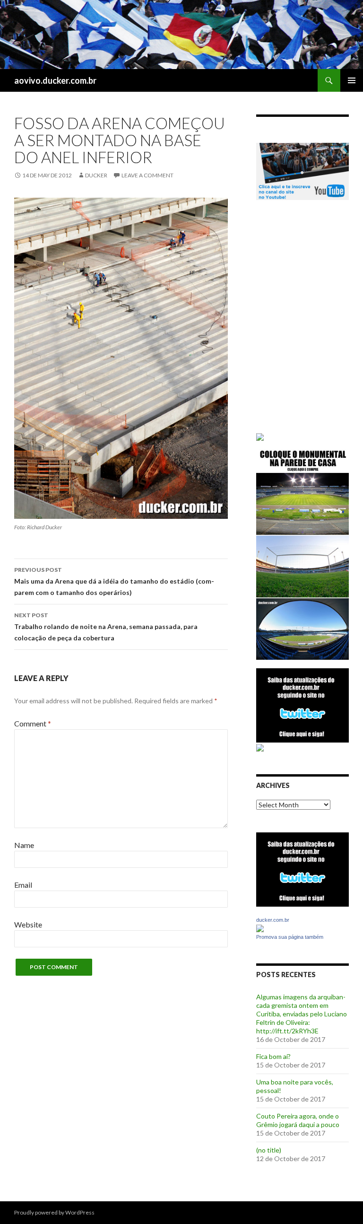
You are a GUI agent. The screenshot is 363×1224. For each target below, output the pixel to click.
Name (24, 844)
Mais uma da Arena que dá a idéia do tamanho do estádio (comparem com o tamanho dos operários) (114, 581)
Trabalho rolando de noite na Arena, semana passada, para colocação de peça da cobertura (106, 627)
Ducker (96, 175)
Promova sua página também (289, 937)
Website (28, 924)
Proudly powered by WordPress (54, 1212)
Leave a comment (147, 175)
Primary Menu (351, 80)
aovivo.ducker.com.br (55, 80)
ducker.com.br (272, 920)
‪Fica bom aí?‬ (273, 1056)
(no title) (268, 1150)
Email (23, 884)
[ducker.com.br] (260, 928)
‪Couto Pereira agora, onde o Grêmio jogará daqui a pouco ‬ (298, 1120)
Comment (32, 723)
